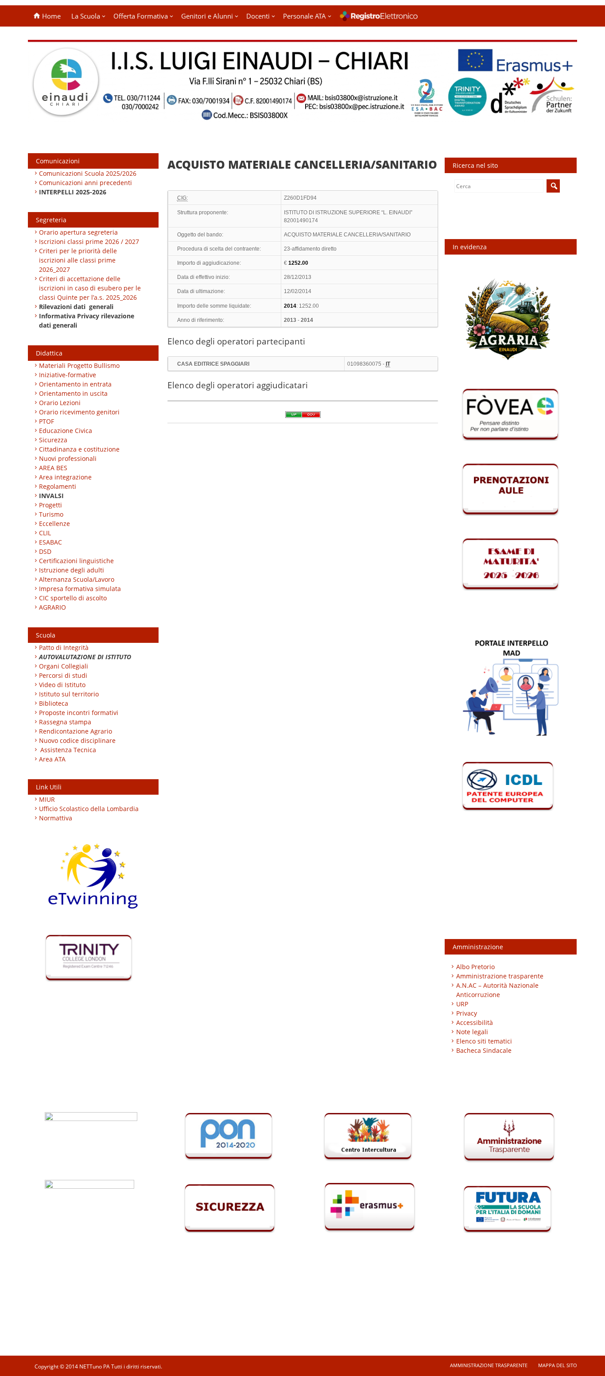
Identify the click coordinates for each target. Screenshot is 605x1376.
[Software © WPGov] (303, 417)
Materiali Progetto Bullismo (79, 365)
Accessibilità (474, 1022)
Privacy (466, 1013)
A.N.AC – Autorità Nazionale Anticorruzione (497, 990)
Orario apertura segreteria (78, 232)
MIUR (47, 799)
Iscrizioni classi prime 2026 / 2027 (89, 241)
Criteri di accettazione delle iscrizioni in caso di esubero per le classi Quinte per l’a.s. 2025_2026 (90, 287)
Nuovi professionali (68, 458)
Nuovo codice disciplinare (77, 740)
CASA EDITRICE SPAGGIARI (213, 364)
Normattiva (55, 818)
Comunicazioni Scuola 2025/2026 (87, 173)
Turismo (51, 514)
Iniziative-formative (67, 375)
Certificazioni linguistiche (76, 561)
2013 (290, 320)
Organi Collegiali (63, 666)
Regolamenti (57, 486)
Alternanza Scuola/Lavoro (76, 579)
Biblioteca (53, 703)
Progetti (50, 505)
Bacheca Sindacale (484, 1050)
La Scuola (85, 16)
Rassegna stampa (65, 722)
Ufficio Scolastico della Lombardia (89, 808)
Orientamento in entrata (75, 384)
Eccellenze (54, 523)
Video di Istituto (62, 684)
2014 (307, 320)
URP (462, 1004)
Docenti (258, 16)
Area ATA (52, 759)
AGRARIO (52, 607)
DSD (45, 551)
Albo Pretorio (475, 966)
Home (50, 16)
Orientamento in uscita (73, 393)
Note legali (472, 1032)
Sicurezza (53, 440)
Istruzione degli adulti (71, 570)
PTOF (46, 421)
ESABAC (50, 542)
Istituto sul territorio (69, 694)
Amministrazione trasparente (499, 976)
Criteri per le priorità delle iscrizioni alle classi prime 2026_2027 (78, 260)
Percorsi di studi (63, 675)
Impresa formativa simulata (80, 588)
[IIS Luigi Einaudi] (302, 116)
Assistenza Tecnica (68, 750)
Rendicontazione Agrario (75, 731)
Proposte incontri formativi (78, 712)
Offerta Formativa (140, 16)
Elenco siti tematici (484, 1041)
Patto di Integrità (64, 647)
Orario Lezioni (60, 402)
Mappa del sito (557, 1365)
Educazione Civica (66, 430)
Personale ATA (304, 16)
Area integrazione (65, 477)
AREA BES (53, 468)
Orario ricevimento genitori (79, 412)
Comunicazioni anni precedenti (85, 182)
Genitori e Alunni (207, 16)
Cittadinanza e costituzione (79, 449)
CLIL (45, 533)
